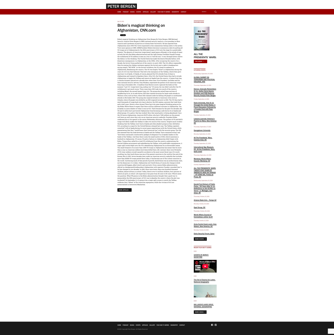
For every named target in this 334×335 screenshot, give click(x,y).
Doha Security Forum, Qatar (204, 233)
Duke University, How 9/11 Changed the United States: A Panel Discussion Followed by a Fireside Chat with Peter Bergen (205, 107)
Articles (146, 12)
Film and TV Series (164, 12)
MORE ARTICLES (124, 190)
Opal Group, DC (199, 207)
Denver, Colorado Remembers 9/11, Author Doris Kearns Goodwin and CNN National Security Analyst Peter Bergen (205, 92)
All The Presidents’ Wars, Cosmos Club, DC (203, 139)
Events (138, 12)
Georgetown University (202, 130)
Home (119, 12)
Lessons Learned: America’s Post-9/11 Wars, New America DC (205, 121)
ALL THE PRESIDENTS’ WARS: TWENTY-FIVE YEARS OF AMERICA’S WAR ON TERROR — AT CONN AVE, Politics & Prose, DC (205, 172)
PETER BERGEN (122, 6)
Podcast (126, 12)
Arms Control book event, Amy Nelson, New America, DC (205, 225)
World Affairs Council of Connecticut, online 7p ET (203, 216)
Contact (183, 12)
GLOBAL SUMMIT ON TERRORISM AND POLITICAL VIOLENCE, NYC (204, 79)
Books (132, 12)
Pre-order (199, 61)
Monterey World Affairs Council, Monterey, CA (202, 160)
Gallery (153, 12)
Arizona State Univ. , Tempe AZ (205, 200)
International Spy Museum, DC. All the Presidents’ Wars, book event (204, 149)
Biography (175, 12)
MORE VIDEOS (199, 312)
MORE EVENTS (199, 239)
